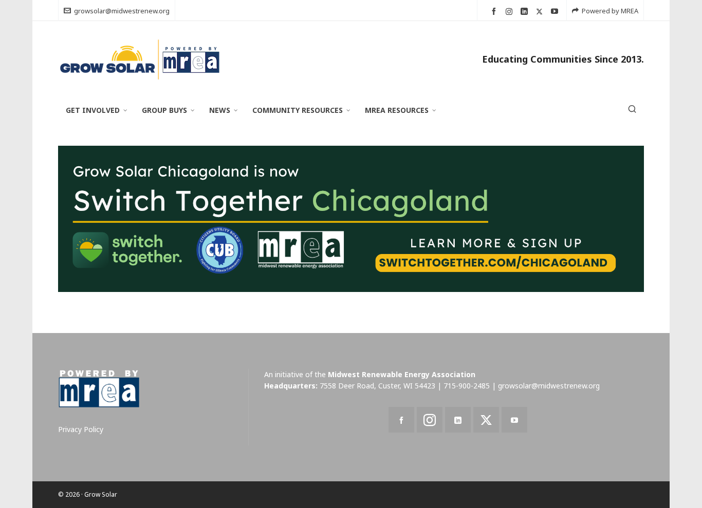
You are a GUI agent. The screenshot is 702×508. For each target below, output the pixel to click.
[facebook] (495, 11)
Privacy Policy (80, 429)
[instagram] (510, 11)
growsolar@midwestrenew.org (122, 10)
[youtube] (556, 11)
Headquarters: (291, 385)
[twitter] (541, 11)
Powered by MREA (610, 10)
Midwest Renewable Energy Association (401, 374)
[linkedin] (526, 11)
